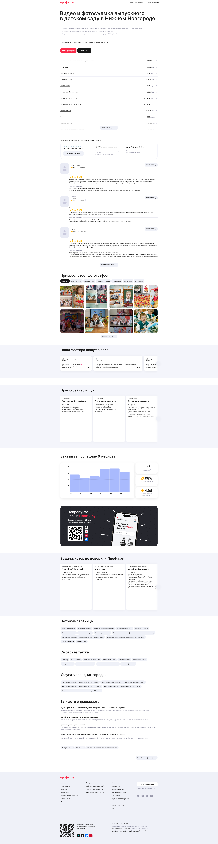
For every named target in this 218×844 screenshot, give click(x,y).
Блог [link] (113, 808)
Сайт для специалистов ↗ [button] (95, 786)
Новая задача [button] (65, 786)
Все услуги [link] (64, 789)
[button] (151, 165)
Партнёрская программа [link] (120, 799)
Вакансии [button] (115, 802)
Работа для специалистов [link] (95, 792)
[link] (68, 50)
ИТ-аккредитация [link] (118, 789)
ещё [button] (88, 367)
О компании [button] (116, 786)
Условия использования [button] (69, 796)
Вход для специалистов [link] (94, 789)
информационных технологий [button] (121, 828)
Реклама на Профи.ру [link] (119, 792)
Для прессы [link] (116, 796)
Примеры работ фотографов (84, 275)
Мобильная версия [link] (67, 802)
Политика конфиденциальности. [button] (130, 831)
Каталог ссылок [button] (65, 799)
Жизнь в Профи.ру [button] (118, 805)
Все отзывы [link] (64, 792)
